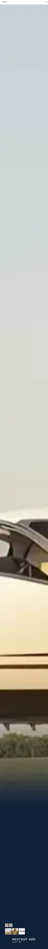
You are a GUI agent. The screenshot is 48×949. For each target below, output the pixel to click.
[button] (46, 2)
